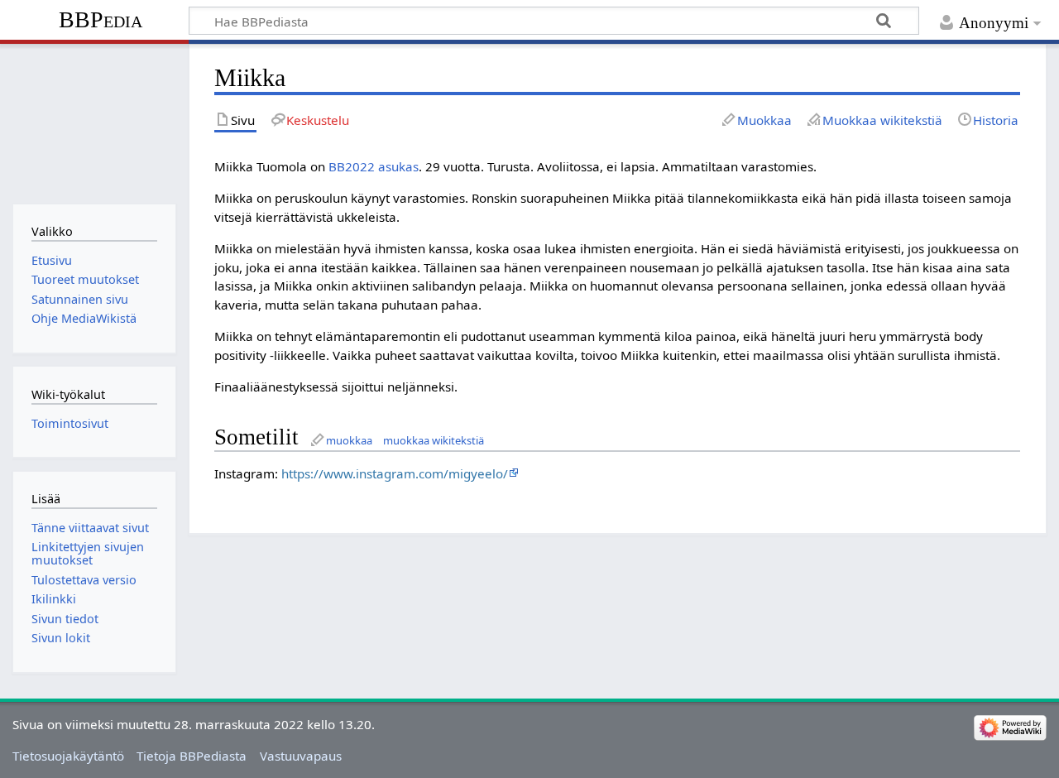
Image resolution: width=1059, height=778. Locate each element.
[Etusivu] (94, 122)
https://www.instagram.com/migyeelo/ (394, 473)
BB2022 (351, 166)
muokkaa (349, 440)
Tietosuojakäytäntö (68, 755)
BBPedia (100, 19)
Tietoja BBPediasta (192, 755)
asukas (398, 166)
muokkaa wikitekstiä (433, 440)
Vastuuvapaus (301, 755)
